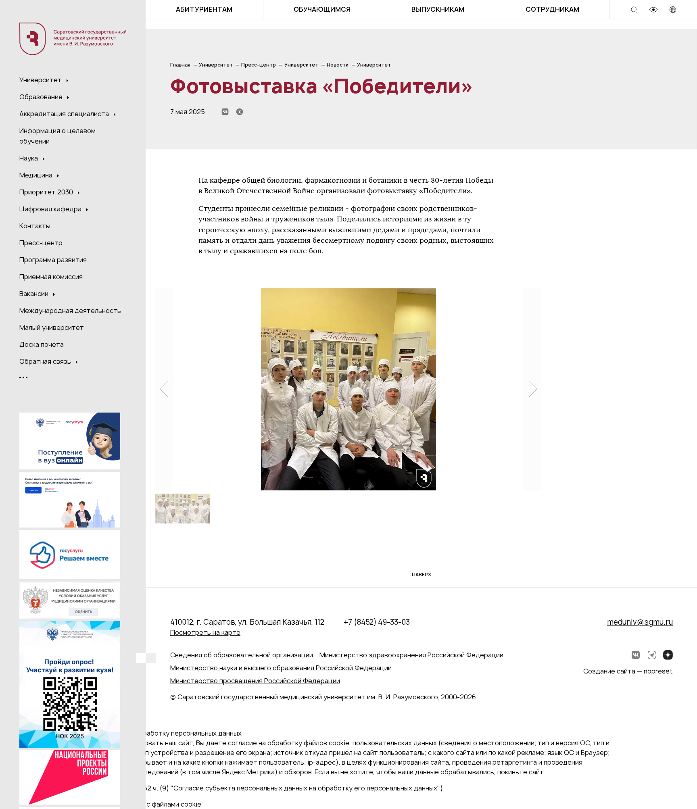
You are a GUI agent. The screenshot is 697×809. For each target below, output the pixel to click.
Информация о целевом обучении (57, 136)
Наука (29, 158)
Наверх (421, 574)
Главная (180, 64)
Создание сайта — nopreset (628, 671)
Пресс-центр (41, 242)
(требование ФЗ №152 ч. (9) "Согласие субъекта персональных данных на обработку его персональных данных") (261, 788)
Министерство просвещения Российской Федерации (255, 680)
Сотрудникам (552, 9)
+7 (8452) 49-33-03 (377, 622)
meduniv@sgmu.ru (640, 622)
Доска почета (41, 344)
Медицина (36, 175)
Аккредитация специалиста (65, 113)
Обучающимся (322, 9)
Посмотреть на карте (205, 632)
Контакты (34, 225)
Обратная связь (46, 361)
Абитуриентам (204, 9)
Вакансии (34, 293)
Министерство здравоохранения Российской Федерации (411, 655)
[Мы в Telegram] (652, 655)
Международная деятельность (70, 310)
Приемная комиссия (51, 276)
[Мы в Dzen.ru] (668, 655)
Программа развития (53, 259)
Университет (41, 79)
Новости (337, 64)
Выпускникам (437, 9)
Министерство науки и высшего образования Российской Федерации (281, 667)
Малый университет (51, 327)
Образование (41, 96)
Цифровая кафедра (51, 208)
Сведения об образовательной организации (241, 655)
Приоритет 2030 (47, 192)
